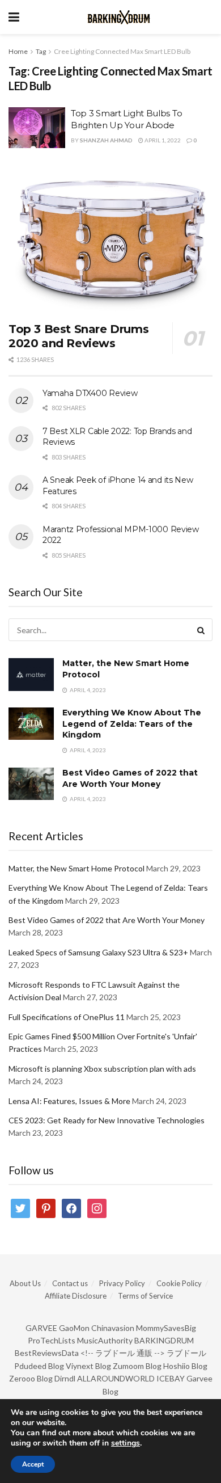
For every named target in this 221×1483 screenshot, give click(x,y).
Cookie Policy (179, 1283)
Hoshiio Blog (185, 1366)
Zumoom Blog (137, 1366)
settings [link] (125, 1443)
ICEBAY (170, 1378)
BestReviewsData (47, 1353)
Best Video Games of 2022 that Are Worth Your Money (130, 778)
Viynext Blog (88, 1366)
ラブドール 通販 (123, 1353)
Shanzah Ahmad (106, 140)
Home (18, 51)
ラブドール (186, 1353)
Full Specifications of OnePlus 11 (66, 1017)
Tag (41, 51)
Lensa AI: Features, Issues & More (69, 1101)
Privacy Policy (122, 1283)
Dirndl (64, 1378)
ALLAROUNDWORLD (116, 1378)
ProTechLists (51, 1340)
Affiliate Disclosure (76, 1295)
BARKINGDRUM (164, 1340)
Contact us (70, 1283)
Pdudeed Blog (39, 1366)
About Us (25, 1283)
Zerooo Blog (31, 1378)
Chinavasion (112, 1328)
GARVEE (41, 1328)
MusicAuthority (105, 1340)
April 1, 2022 (162, 140)
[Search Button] (201, 629)
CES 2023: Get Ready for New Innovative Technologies (106, 1120)
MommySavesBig (166, 1328)
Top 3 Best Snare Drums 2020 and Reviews (78, 336)
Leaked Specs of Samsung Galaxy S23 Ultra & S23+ (98, 952)
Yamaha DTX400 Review (89, 393)
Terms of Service (145, 1295)
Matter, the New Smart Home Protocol (76, 868)
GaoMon (74, 1328)
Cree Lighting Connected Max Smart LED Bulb (122, 51)
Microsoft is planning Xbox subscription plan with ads (102, 1068)
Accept (33, 1464)
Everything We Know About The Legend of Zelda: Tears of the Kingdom (131, 723)
